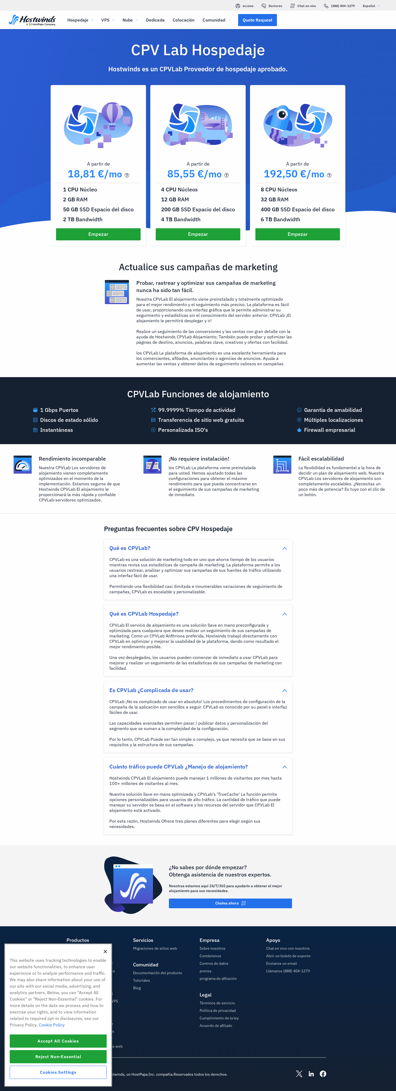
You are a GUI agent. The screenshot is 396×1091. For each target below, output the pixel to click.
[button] (257, 20)
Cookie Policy (52, 1024)
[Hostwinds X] (297, 1074)
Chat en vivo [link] (306, 6)
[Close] (105, 951)
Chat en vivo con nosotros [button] (288, 948)
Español (369, 6)
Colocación (184, 20)
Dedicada (155, 20)
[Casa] (32, 20)
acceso (248, 6)
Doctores (275, 6)
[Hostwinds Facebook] (320, 1074)
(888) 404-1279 (343, 6)
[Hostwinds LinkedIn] (308, 1074)
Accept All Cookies (58, 1041)
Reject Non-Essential (58, 1056)
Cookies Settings (58, 1072)
